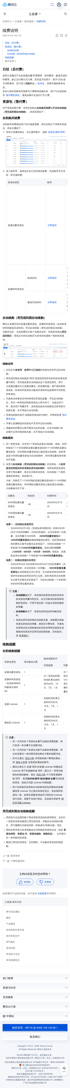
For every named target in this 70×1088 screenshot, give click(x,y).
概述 (8, 917)
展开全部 (9, 61)
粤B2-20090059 (57, 1062)
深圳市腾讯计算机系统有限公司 (18, 1062)
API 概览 (10, 941)
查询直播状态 (13, 960)
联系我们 (35, 1037)
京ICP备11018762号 (34, 1070)
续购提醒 (9, 57)
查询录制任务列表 (15, 929)
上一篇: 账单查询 (11, 855)
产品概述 (10, 923)
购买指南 (29, 21)
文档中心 (7, 21)
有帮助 (27, 881)
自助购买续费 (13, 50)
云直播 (33, 14)
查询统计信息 (13, 953)
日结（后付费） (13, 42)
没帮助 (47, 881)
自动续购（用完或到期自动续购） (21, 53)
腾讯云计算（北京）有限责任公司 (26, 1067)
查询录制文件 (13, 935)
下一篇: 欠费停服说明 (13, 860)
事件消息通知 (13, 911)
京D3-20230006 (45, 1073)
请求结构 (10, 947)
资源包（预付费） (14, 46)
